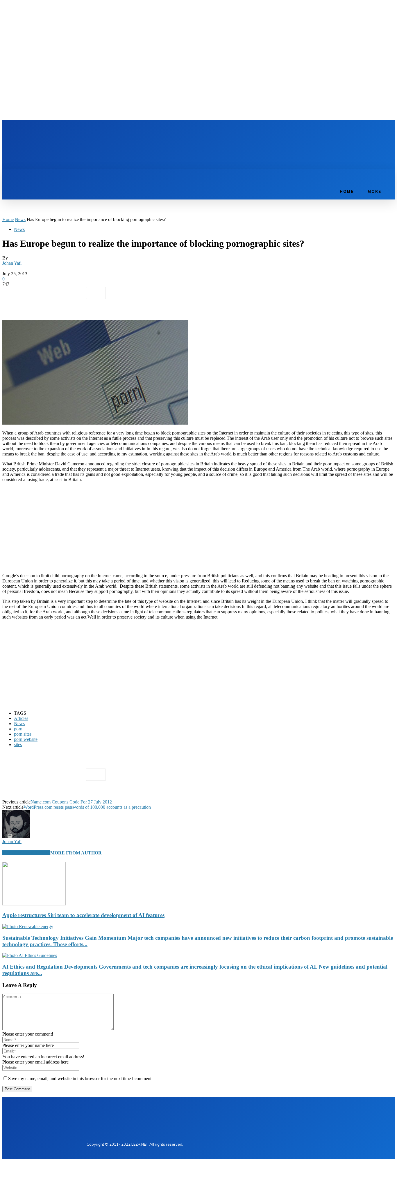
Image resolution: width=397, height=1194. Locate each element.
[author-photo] (16, 836)
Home (8, 219)
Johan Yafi (12, 263)
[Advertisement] (195, 149)
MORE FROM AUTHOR (76, 852)
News (20, 219)
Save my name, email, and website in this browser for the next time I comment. (80, 1078)
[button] (327, 175)
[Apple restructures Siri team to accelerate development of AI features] (34, 903)
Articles (21, 718)
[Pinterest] (53, 293)
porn (18, 728)
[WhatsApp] (74, 293)
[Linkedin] (102, 131)
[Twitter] (112, 131)
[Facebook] (93, 131)
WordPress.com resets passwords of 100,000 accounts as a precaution (87, 807)
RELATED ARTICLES (26, 852)
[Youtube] (122, 131)
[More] (96, 293)
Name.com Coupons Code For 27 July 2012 (71, 801)
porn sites (22, 734)
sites (18, 744)
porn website (25, 739)
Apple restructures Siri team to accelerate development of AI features (83, 915)
